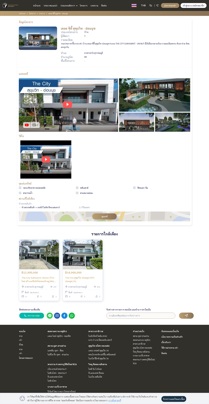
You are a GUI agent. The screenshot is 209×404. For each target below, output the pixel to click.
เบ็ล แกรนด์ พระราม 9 (57, 369)
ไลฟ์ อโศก (52, 380)
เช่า (20, 340)
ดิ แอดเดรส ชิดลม (96, 372)
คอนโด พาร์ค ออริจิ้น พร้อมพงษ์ (102, 354)
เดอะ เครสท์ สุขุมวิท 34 (98, 350)
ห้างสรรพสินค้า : (25, 203)
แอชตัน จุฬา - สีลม (55, 350)
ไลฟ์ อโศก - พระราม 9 (57, 372)
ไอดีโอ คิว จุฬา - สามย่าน (58, 354)
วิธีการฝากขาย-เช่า (169, 347)
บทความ (94, 5)
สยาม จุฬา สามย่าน (57, 345)
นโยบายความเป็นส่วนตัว (172, 336)
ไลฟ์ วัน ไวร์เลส (95, 369)
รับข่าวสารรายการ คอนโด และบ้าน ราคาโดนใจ (128, 309)
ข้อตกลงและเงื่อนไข (170, 331)
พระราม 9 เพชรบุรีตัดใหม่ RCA (62, 364)
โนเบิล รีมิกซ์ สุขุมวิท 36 (98, 358)
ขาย (20, 336)
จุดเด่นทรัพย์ (25, 183)
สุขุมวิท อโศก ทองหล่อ (99, 345)
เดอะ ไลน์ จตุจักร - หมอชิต (59, 336)
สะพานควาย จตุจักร (57, 331)
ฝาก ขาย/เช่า (170, 5)
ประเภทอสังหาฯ (67, 5)
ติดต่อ (104, 5)
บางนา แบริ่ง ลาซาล (57, 386)
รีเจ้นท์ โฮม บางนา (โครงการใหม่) (62, 391)
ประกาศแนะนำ (50, 5)
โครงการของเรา (26, 358)
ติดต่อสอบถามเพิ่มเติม (29, 309)
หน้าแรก (37, 5)
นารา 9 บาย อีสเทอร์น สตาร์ (100, 340)
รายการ (42, 13)
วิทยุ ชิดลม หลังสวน (97, 364)
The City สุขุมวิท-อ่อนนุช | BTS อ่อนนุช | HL (79, 279)
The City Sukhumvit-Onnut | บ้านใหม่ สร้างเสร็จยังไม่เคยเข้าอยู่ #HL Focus (38, 279)
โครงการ (83, 5)
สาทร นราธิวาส (95, 331)
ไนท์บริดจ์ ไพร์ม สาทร (97, 336)
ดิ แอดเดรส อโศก (55, 376)
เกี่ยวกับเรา (166, 342)
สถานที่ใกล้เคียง (27, 198)
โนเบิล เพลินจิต (95, 376)
